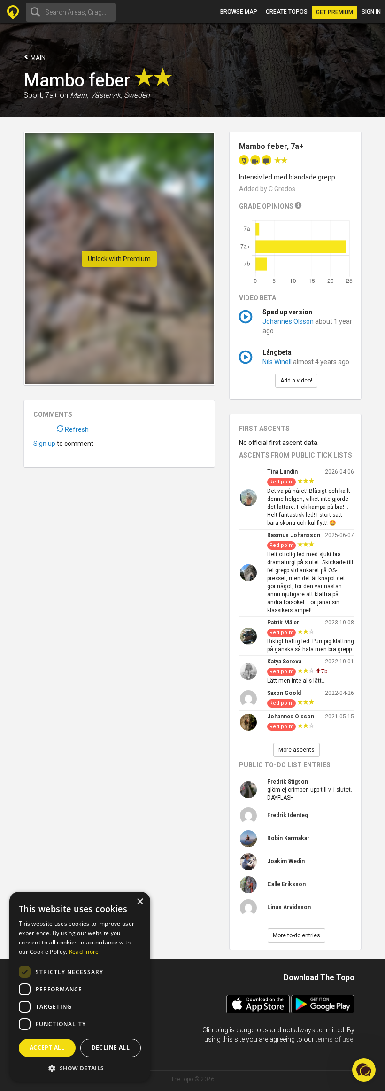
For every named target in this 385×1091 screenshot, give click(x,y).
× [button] (139, 901)
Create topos (287, 11)
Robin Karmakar (288, 838)
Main (37, 57)
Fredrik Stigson (287, 782)
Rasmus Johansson (293, 535)
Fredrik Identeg (287, 815)
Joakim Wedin (286, 861)
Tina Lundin (282, 471)
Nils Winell (277, 362)
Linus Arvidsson (289, 907)
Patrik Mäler (283, 622)
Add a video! (296, 380)
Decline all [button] (111, 1048)
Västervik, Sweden (120, 95)
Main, (79, 95)
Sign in (371, 11)
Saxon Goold (284, 693)
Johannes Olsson (288, 321)
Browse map (238, 11)
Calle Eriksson (286, 884)
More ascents (296, 750)
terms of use (334, 1039)
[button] (80, 1067)
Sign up (44, 443)
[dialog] (79, 987)
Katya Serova (284, 661)
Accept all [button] (47, 1048)
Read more (84, 952)
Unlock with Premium (119, 259)
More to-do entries (296, 935)
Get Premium (334, 12)
